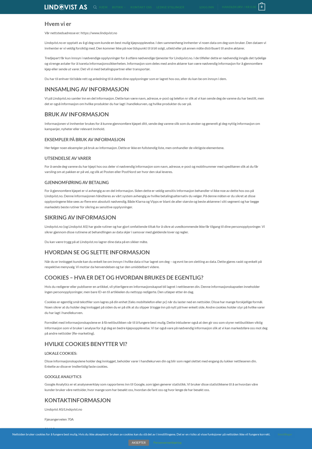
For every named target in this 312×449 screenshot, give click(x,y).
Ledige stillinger (170, 7)
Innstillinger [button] (285, 434)
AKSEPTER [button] (139, 442)
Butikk (117, 7)
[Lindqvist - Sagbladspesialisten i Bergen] (66, 7)
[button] (206, 7)
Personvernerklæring (167, 442)
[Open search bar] (95, 7)
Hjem (103, 7)
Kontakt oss (141, 7)
